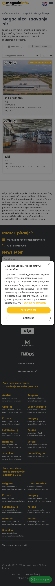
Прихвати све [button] (29, 310)
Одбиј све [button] (28, 318)
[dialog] (27, 293)
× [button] (49, 264)
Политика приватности (34, 302)
